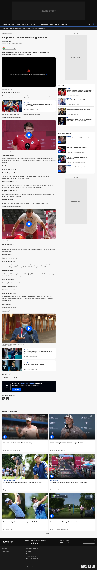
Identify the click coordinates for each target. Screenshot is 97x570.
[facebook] (82, 566)
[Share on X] (3, 398)
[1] (32, 543)
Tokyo (10, 33)
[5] (39, 543)
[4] (37, 543)
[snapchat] (89, 566)
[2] (33, 543)
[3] (35, 543)
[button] (29, 135)
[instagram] (93, 566)
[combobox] (64, 542)
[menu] (89, 24)
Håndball (5, 33)
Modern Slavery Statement (32, 558)
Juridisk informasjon (31, 556)
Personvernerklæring (31, 553)
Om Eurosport (5, 551)
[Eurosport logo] (8, 24)
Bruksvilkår (28, 551)
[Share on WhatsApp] (7, 398)
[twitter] (85, 566)
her (46, 74)
